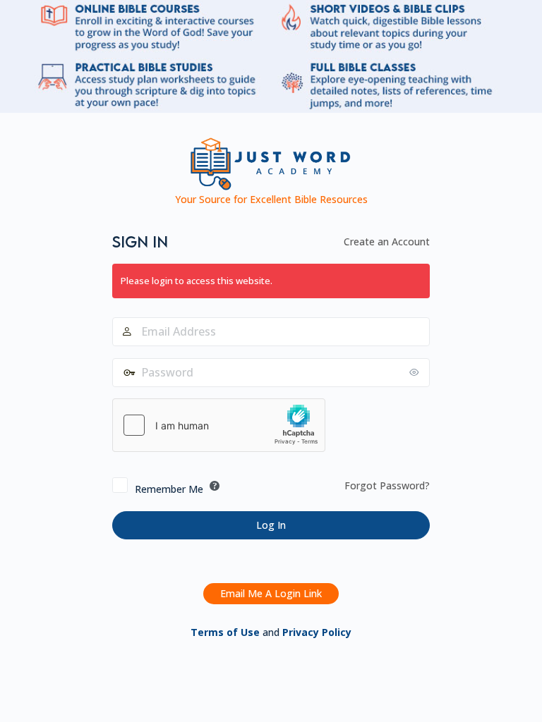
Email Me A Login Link (271, 593)
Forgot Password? (387, 485)
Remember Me (169, 489)
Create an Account (387, 241)
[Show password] (416, 372)
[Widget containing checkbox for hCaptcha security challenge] (218, 425)
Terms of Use (225, 632)
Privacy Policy (316, 632)
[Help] (214, 485)
